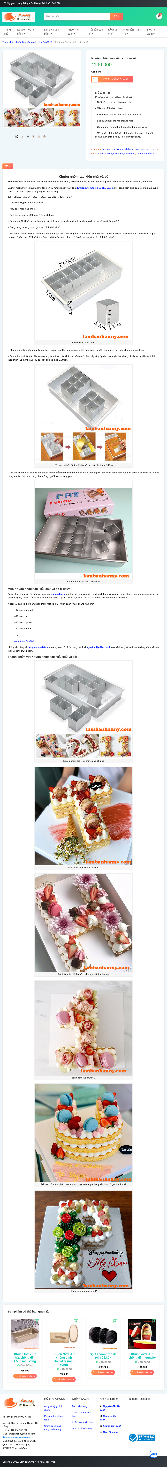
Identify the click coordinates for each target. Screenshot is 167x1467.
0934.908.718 (20, 1430)
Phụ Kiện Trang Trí (132, 31)
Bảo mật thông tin (81, 1406)
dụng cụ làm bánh (38, 647)
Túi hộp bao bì (96, 31)
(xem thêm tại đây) (24, 641)
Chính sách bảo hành (83, 1422)
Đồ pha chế (112, 31)
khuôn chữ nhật (106, 153)
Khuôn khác (109, 149)
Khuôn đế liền (46, 42)
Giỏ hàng (160, 14)
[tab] (7, 166)
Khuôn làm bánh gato (26, 42)
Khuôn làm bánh (74, 31)
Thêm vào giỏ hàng (116, 79)
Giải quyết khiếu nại (82, 1428)
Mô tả (7, 166)
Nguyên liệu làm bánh (26, 31)
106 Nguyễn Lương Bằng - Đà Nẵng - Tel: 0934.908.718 (31, 3)
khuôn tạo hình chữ (125, 153)
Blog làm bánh (152, 31)
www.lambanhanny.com (17, 1437)
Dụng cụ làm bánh (51, 31)
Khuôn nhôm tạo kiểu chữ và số (95, 187)
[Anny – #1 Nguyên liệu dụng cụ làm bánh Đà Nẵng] (18, 16)
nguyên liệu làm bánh (98, 647)
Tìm (117, 16)
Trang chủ (7, 31)
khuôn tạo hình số (146, 153)
